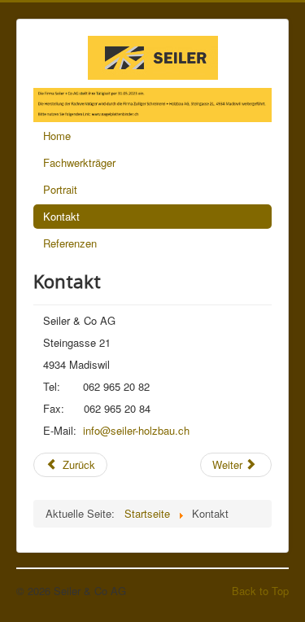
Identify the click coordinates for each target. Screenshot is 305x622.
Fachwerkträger (79, 162)
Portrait (60, 189)
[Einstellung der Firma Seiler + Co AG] (152, 103)
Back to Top (260, 590)
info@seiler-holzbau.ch (136, 430)
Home (57, 135)
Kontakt (61, 216)
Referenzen (70, 243)
